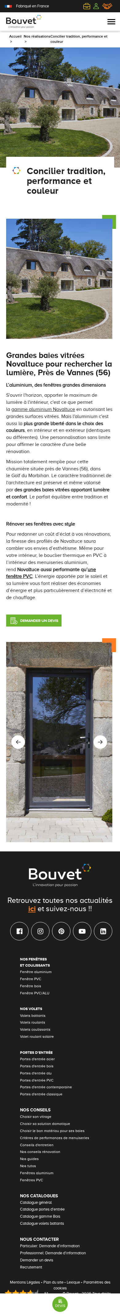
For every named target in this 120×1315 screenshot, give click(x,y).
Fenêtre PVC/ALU (34, 993)
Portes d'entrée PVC (37, 1080)
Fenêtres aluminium (37, 1173)
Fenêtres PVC (31, 1180)
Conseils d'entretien (37, 1145)
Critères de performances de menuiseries (54, 1138)
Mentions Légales (25, 1282)
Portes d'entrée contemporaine (46, 1087)
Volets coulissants (35, 1029)
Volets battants (33, 1015)
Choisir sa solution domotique (45, 1124)
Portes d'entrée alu (36, 1073)
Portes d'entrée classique (41, 1094)
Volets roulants (32, 1022)
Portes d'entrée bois (37, 1066)
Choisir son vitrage (35, 1116)
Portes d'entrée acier (37, 1059)
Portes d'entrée (36, 1052)
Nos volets (31, 1009)
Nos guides (29, 1159)
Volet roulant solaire (37, 1036)
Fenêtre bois (30, 986)
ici (32, 908)
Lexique (73, 1282)
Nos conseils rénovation (40, 1152)
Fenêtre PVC (30, 979)
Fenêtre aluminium (36, 972)
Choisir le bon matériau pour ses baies (52, 1131)
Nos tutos (28, 1166)
